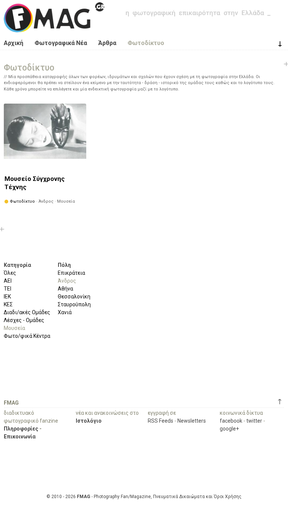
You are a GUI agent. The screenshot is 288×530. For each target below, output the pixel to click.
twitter (254, 421)
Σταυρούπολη (74, 304)
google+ (229, 429)
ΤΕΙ (7, 289)
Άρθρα (107, 43)
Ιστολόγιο (89, 421)
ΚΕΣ (8, 304)
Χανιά (65, 312)
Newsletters (191, 421)
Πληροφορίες (21, 429)
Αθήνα (65, 289)
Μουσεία (14, 328)
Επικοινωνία (20, 437)
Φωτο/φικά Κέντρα (27, 336)
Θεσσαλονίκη (74, 297)
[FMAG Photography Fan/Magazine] (54, 26)
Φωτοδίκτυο (146, 43)
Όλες (10, 273)
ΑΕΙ (8, 281)
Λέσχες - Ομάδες (24, 320)
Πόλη (64, 265)
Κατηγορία (17, 265)
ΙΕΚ (7, 297)
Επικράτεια (71, 273)
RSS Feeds (160, 421)
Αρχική (13, 43)
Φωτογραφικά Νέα (60, 43)
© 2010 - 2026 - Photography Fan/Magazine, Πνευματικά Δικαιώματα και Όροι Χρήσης (144, 496)
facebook (231, 421)
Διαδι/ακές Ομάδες (27, 312)
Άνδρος (67, 281)
